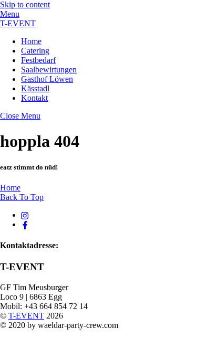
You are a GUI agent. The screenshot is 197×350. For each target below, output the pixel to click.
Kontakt (34, 97)
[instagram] (25, 214)
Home (31, 41)
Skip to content (25, 4)
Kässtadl (35, 88)
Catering (35, 50)
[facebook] (25, 224)
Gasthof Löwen (47, 79)
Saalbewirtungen (49, 69)
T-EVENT (26, 315)
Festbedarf (38, 60)
